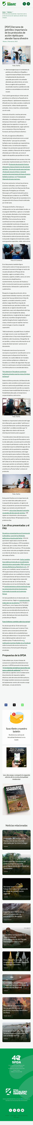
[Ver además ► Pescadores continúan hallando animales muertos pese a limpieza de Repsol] (16, 374)
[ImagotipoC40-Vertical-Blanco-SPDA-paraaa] (16, 1055)
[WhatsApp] (22, 705)
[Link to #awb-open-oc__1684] (28, 3)
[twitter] (14, 1110)
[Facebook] (6, 705)
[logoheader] (9, 2)
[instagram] (18, 1110)
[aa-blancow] (16, 1089)
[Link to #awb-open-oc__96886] (24, 3)
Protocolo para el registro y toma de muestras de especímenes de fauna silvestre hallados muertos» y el (16, 174)
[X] (14, 705)
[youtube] (22, 1110)
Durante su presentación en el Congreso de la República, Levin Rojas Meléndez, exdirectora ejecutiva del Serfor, (16, 535)
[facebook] (10, 1110)
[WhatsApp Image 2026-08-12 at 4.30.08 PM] (16, 784)
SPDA (14, 1115)
